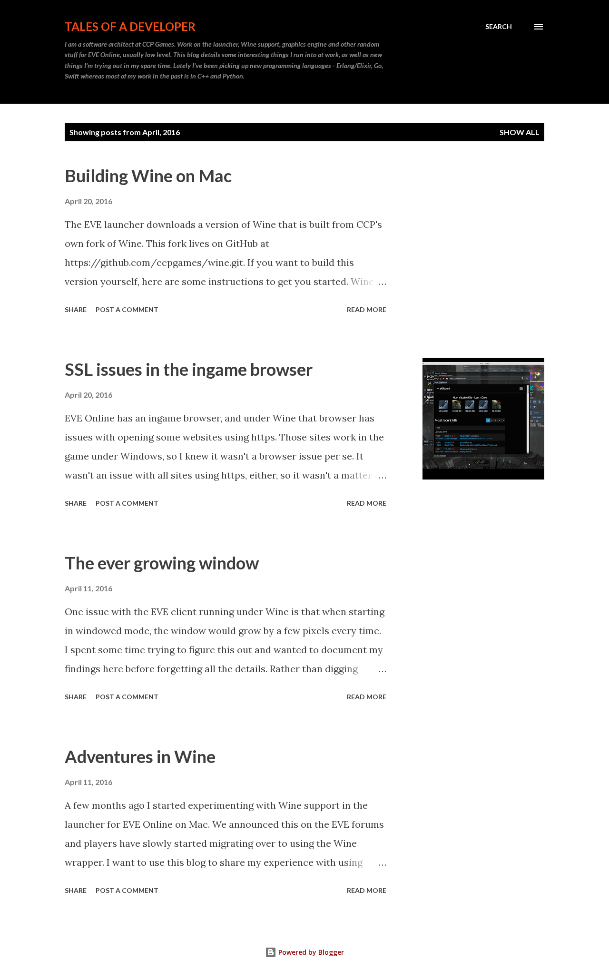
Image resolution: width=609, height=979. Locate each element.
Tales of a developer (130, 26)
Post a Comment (127, 309)
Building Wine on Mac (148, 175)
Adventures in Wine (140, 756)
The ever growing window (162, 562)
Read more (366, 309)
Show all (520, 132)
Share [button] (76, 309)
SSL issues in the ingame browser (189, 369)
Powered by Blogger (310, 952)
